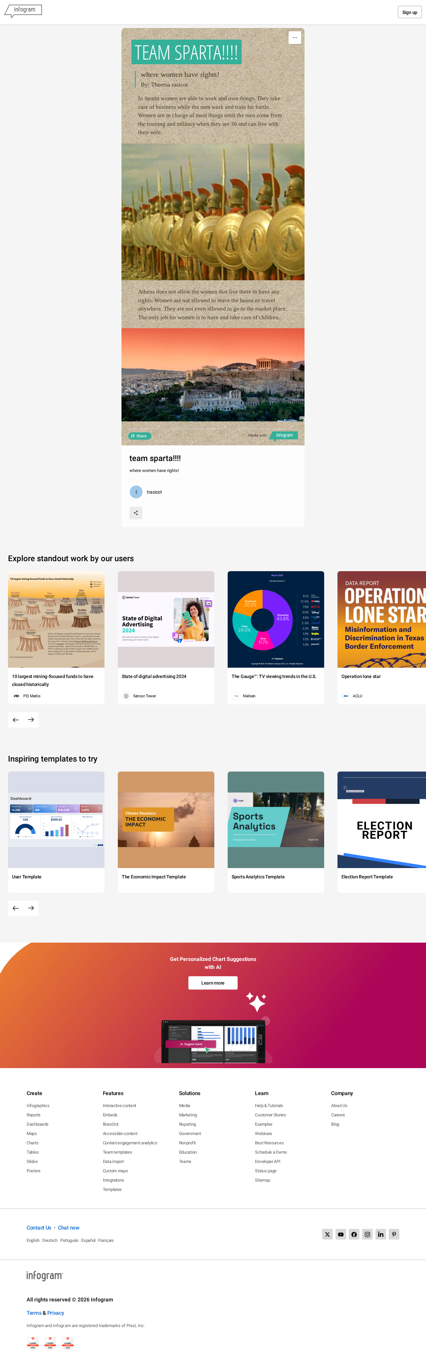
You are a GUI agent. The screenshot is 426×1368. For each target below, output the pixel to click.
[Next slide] (31, 720)
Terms (34, 1313)
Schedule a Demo (271, 1152)
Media (184, 1105)
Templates (112, 1189)
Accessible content (120, 1133)
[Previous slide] (15, 720)
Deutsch (50, 1240)
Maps (32, 1133)
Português (69, 1240)
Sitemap (262, 1180)
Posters (34, 1170)
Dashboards (38, 1124)
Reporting (187, 1124)
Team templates (117, 1152)
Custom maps (115, 1170)
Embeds (110, 1114)
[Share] (135, 513)
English (33, 1240)
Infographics (38, 1105)
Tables (33, 1152)
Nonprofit (187, 1142)
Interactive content (119, 1105)
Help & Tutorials (269, 1105)
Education (188, 1152)
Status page (266, 1170)
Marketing (188, 1114)
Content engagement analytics (130, 1142)
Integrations (113, 1180)
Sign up (409, 12)
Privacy (55, 1313)
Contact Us (39, 1228)
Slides (32, 1161)
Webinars (263, 1133)
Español (88, 1240)
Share (141, 436)
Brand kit (110, 1124)
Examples (264, 1124)
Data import (113, 1161)
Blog (335, 1124)
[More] (295, 37)
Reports (34, 1114)
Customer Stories (270, 1114)
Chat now (69, 1228)
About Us (339, 1105)
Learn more (213, 983)
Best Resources (269, 1142)
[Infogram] (23, 12)
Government (190, 1133)
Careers (338, 1114)
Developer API (267, 1161)
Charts (32, 1142)
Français (106, 1240)
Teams (185, 1161)
